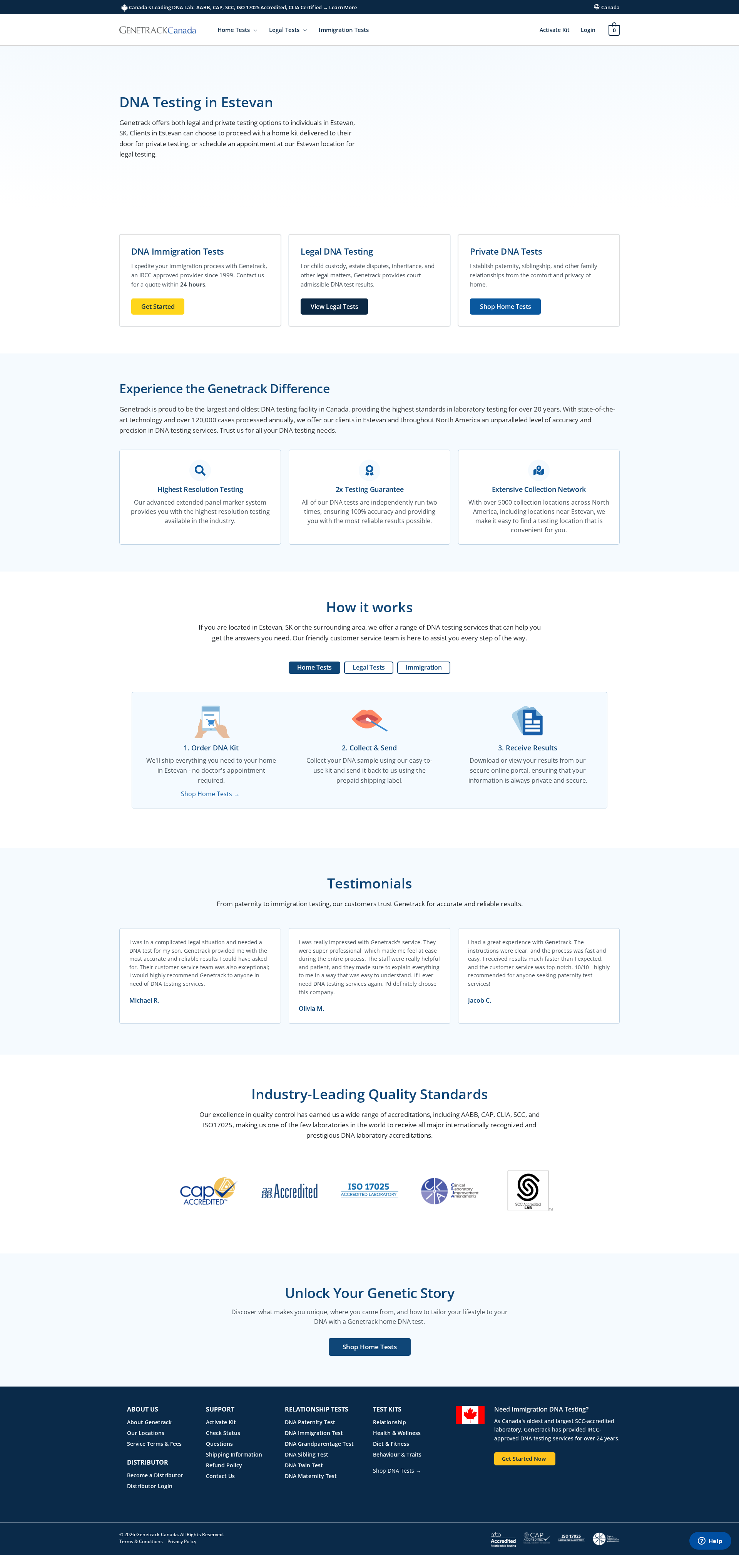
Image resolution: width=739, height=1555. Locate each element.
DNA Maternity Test (311, 1476)
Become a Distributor (155, 1475)
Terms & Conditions (141, 1541)
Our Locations (145, 1433)
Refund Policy (224, 1465)
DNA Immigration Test (314, 1433)
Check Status (223, 1433)
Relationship (389, 1422)
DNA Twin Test (304, 1465)
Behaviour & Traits (397, 1454)
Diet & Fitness (391, 1443)
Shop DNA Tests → (397, 1470)
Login (588, 29)
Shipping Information (234, 1454)
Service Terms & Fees (154, 1443)
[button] (253, 29)
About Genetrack (149, 1422)
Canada (610, 7)
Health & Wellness (397, 1433)
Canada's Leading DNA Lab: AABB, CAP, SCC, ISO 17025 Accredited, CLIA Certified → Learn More (242, 7)
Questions (219, 1443)
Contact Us (220, 1476)
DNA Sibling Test (306, 1454)
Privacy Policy (181, 1541)
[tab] (314, 668)
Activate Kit (555, 29)
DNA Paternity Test (310, 1422)
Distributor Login (149, 1486)
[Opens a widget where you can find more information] (710, 1541)
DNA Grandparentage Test (319, 1443)
